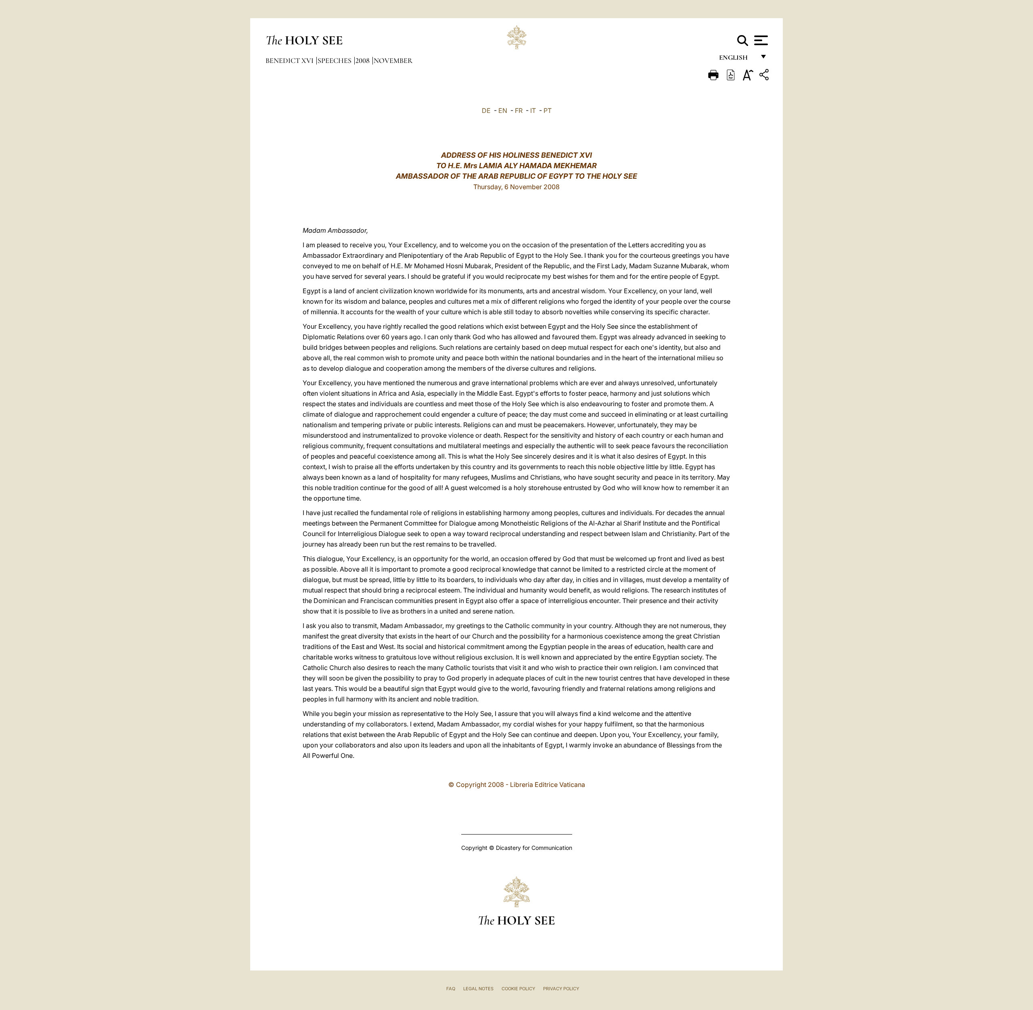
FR (519, 110)
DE (486, 110)
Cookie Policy (518, 988)
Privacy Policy (561, 988)
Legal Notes (478, 988)
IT (533, 110)
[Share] (765, 76)
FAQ (450, 988)
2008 (363, 60)
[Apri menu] (760, 40)
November (393, 60)
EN (502, 110)
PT (548, 110)
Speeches (335, 60)
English (737, 59)
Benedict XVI (290, 60)
